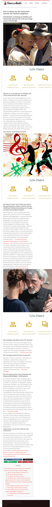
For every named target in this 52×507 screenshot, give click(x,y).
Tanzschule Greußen (12, 411)
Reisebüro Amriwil (8, 452)
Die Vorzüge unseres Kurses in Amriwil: (16, 487)
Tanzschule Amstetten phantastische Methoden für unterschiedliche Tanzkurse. (15, 241)
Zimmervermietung (13, 502)
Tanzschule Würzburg (22, 268)
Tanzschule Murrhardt (26, 352)
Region (31, 3)
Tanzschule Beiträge (9, 7)
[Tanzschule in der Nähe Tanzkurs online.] (12, 3)
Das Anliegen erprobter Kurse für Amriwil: (17, 485)
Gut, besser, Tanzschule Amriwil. (15, 476)
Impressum (44, 3)
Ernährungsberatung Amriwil (20, 450)
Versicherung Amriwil (20, 452)
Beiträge (37, 3)
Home (26, 3)
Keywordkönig (18, 501)
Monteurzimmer (6, 502)
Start (4, 7)
